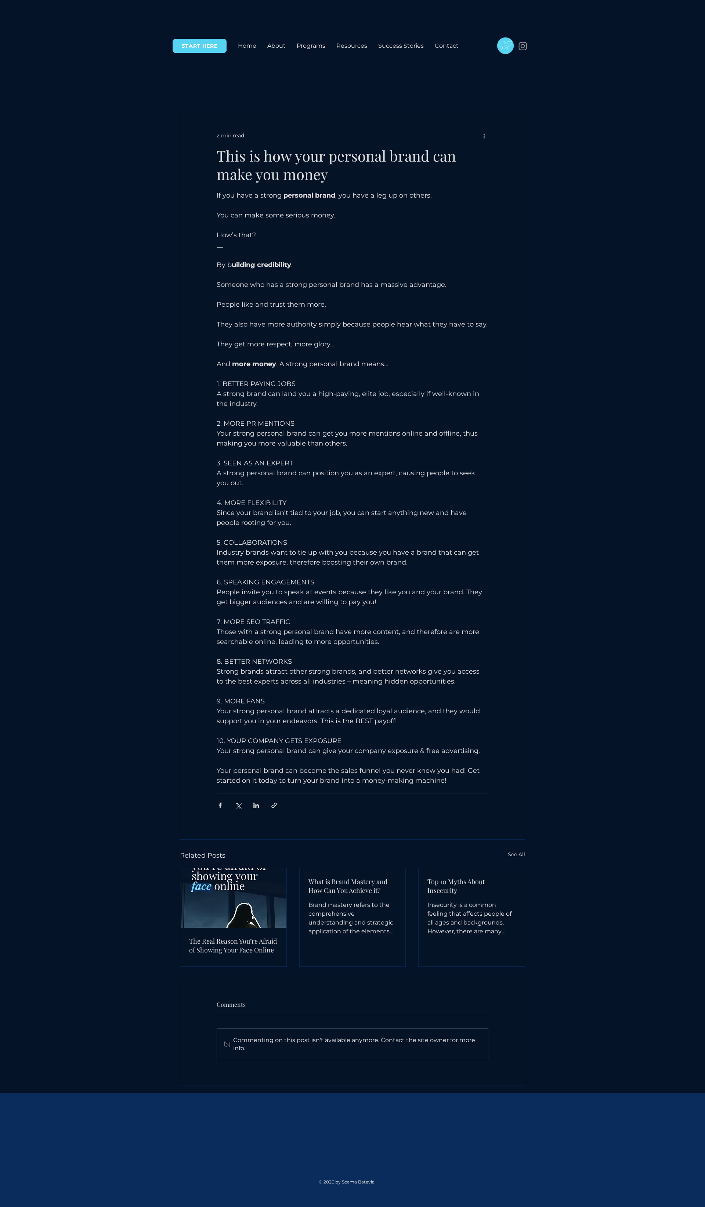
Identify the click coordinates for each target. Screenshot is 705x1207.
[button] (311, 46)
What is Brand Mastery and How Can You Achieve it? (347, 886)
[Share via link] (274, 805)
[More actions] (484, 135)
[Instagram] (522, 45)
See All (516, 854)
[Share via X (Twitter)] (238, 805)
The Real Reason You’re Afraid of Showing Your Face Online (233, 945)
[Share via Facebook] (220, 805)
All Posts (191, 86)
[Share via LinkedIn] (256, 805)
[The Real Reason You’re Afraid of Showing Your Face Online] (233, 898)
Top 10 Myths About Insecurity (456, 886)
